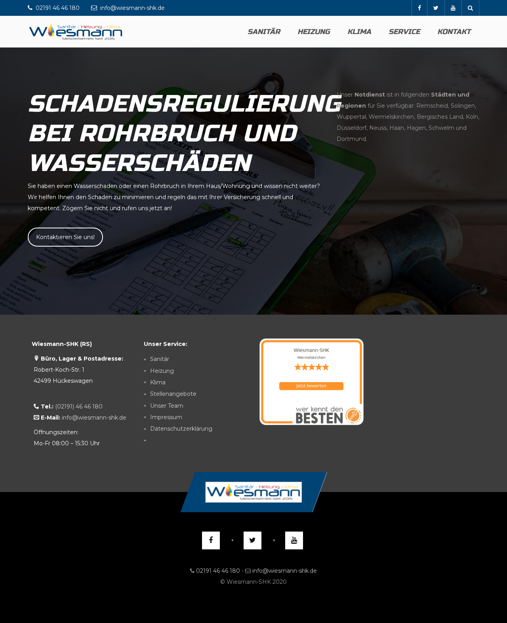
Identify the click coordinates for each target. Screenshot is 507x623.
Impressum (166, 417)
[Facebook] (419, 8)
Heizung (313, 31)
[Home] (76, 31)
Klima (359, 31)
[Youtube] (452, 8)
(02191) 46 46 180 (79, 406)
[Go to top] (253, 492)
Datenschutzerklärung (181, 429)
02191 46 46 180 (218, 570)
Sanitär (264, 31)
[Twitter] (435, 8)
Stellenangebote (173, 394)
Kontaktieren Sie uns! (65, 237)
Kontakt (454, 31)
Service (404, 31)
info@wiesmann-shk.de (94, 417)
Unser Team (166, 405)
